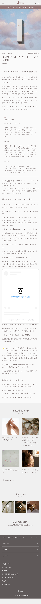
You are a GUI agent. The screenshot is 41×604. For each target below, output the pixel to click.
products (6, 543)
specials (5, 556)
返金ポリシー (6, 581)
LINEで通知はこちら (22, 525)
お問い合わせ (6, 584)
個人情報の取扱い (7, 577)
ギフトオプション (7, 567)
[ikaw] (21, 591)
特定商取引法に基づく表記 (10, 574)
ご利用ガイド (6, 564)
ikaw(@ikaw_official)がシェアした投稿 (20, 320)
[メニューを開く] (2, 2)
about (5, 550)
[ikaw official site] (20, 2)
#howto (5, 63)
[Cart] (38, 2)
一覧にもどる (9, 480)
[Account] (33, 2)
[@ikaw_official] (8, 507)
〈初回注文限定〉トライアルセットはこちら (20, 6)
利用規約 (4, 571)
